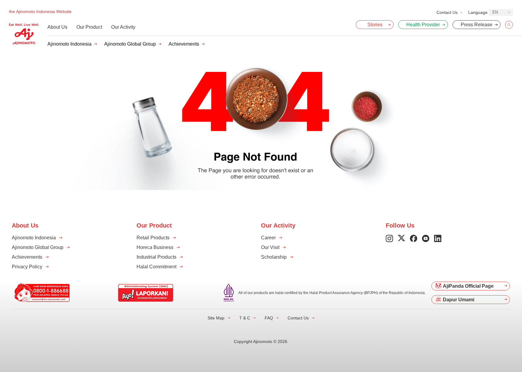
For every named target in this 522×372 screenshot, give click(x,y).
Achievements (184, 44)
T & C (244, 317)
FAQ (269, 317)
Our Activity (123, 27)
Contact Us (298, 317)
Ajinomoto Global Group (130, 44)
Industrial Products (156, 257)
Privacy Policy (27, 266)
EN (495, 12)
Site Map (216, 317)
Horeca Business (155, 247)
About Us (57, 27)
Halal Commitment (156, 266)
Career (268, 237)
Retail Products (153, 237)
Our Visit (270, 247)
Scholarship (274, 257)
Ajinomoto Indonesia (69, 44)
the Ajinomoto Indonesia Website (40, 11)
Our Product (89, 27)
